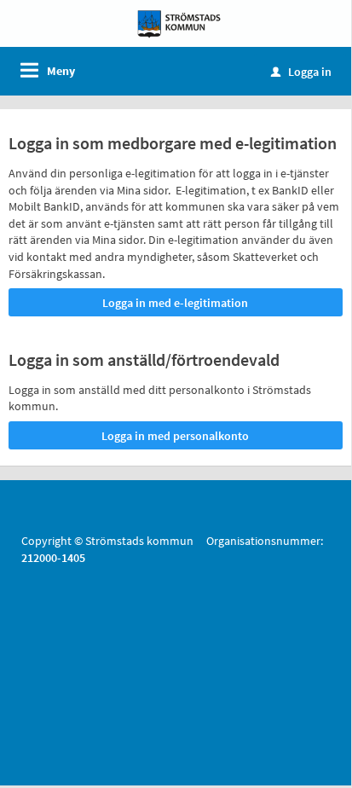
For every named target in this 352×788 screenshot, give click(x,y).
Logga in (301, 71)
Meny (61, 70)
